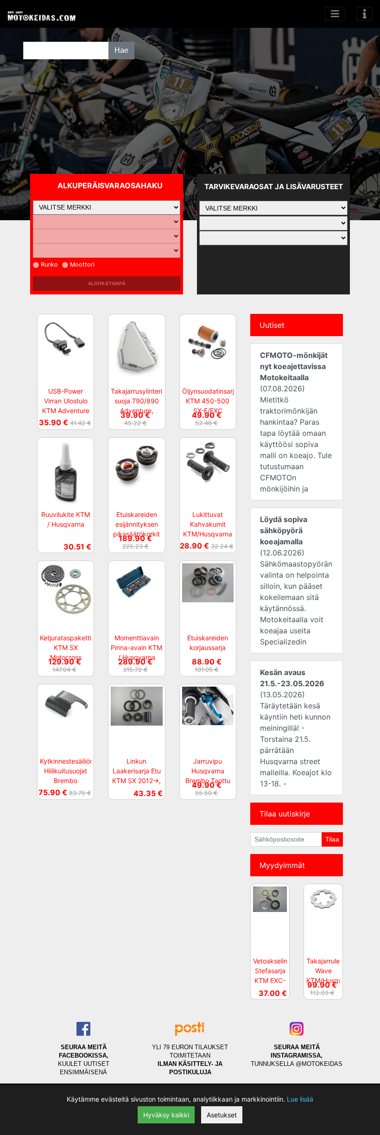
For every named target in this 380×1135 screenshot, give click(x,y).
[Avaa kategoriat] (335, 14)
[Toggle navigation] (365, 14)
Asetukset (222, 1115)
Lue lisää (300, 1099)
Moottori (82, 264)
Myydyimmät (282, 865)
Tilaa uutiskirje (285, 813)
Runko (49, 264)
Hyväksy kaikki (166, 1115)
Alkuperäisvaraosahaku (110, 185)
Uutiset (272, 325)
